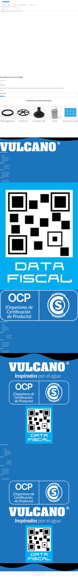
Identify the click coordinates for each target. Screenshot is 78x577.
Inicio (1, 11)
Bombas (8, 4)
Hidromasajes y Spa (5, 157)
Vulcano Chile (8, 336)
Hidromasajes (14, 4)
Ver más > (2, 90)
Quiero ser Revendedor (5, 173)
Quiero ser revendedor (5, 470)
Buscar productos (5, 6)
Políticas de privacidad (5, 181)
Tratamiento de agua (31, 4)
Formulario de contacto (5, 172)
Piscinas (3, 4)
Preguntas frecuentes (5, 176)
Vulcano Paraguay (7, 168)
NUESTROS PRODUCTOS (4, 152)
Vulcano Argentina (7, 165)
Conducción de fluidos (22, 4)
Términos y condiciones (5, 180)
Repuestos (4, 11)
